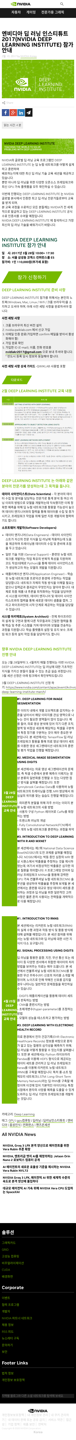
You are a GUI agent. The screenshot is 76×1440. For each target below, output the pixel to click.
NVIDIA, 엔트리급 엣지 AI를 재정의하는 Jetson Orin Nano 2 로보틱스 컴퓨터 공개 (36, 1158)
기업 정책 (14, 1424)
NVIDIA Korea (28, 56)
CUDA (6, 1270)
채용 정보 (8, 1325)
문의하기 (7, 1345)
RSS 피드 (8, 1331)
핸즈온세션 (43, 1125)
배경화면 (7, 1276)
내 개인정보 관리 (37, 1415)
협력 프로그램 (10, 1305)
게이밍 (31, 12)
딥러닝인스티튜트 (54, 1120)
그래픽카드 (9, 1243)
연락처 (42, 1424)
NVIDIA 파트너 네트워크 (17, 1318)
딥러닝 (37, 1120)
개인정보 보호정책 (13, 1380)
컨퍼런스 (28, 1125)
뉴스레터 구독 (10, 1338)
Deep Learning (24, 1114)
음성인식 (15, 1125)
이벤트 (6, 1298)
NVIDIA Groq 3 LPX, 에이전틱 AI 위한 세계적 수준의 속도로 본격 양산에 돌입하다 (36, 1179)
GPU (12, 1120)
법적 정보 (8, 1373)
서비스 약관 (55, 1420)
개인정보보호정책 (13, 1415)
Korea (38, 1432)
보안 (4, 1352)
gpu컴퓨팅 (23, 1120)
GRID (5, 1249)
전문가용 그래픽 (52, 12)
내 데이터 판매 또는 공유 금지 (26, 1420)
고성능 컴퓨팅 (10, 1256)
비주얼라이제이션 (13, 1263)
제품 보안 (29, 1424)
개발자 (6, 1311)
